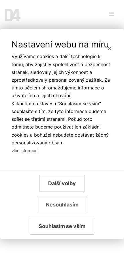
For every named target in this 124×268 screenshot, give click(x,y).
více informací (25, 150)
